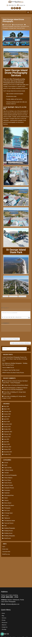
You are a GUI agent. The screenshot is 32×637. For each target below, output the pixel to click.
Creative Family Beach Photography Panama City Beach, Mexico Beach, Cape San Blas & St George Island (14, 359)
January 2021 (7, 436)
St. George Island (22, 296)
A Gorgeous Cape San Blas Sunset (10, 370)
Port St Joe (7, 510)
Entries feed (5, 549)
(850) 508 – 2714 (12, 597)
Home (3, 613)
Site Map (4, 629)
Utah (5, 525)
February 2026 (7, 411)
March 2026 (7, 409)
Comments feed (6, 551)
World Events (7, 538)
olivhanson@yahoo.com (12, 604)
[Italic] (4, 317)
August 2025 (7, 416)
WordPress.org (6, 554)
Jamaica (6, 500)
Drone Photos (17, 26)
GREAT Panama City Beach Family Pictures (13, 372)
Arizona (6, 462)
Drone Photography (13, 296)
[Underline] (6, 317)
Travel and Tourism (21, 28)
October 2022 (7, 429)
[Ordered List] (10, 317)
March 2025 (7, 421)
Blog (3, 615)
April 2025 (6, 419)
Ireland (6, 498)
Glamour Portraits (8, 485)
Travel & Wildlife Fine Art (8, 367)
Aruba (5, 465)
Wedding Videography (9, 535)
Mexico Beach (7, 503)
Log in (3, 546)
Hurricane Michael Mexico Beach (20, 385)
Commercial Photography (8, 26)
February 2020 (7, 446)
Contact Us (22, 5)
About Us (4, 624)
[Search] (28, 349)
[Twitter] (14, 8)
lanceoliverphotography (18, 24)
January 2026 (7, 414)
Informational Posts (25, 26)
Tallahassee (7, 518)
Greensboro (7, 490)
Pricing (3, 620)
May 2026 (6, 406)
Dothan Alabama (8, 477)
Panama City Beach (9, 505)
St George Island (12, 28)
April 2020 (6, 441)
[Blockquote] (13, 317)
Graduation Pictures (9, 487)
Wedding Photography (9, 528)
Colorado (6, 472)
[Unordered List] (11, 317)
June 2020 (6, 439)
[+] (20, 317)
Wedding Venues (8, 533)
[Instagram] (17, 8)
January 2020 (7, 449)
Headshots (7, 492)
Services (4, 618)
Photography (5, 28)
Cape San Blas (8, 467)
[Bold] (2, 317)
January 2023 (7, 426)
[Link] (17, 317)
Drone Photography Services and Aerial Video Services (13, 82)
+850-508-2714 (12, 5)
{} (18, 317)
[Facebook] (12, 8)
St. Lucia (6, 515)
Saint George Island (16, 81)
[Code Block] (15, 317)
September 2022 (8, 431)
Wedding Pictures (8, 530)
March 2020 (7, 444)
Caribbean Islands (8, 470)
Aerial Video (5, 296)
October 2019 (7, 454)
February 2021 (7, 434)
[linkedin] (20, 8)
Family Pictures (8, 482)
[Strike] (8, 317)
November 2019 (8, 451)
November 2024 (8, 424)
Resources (4, 622)
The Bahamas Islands (9, 520)
